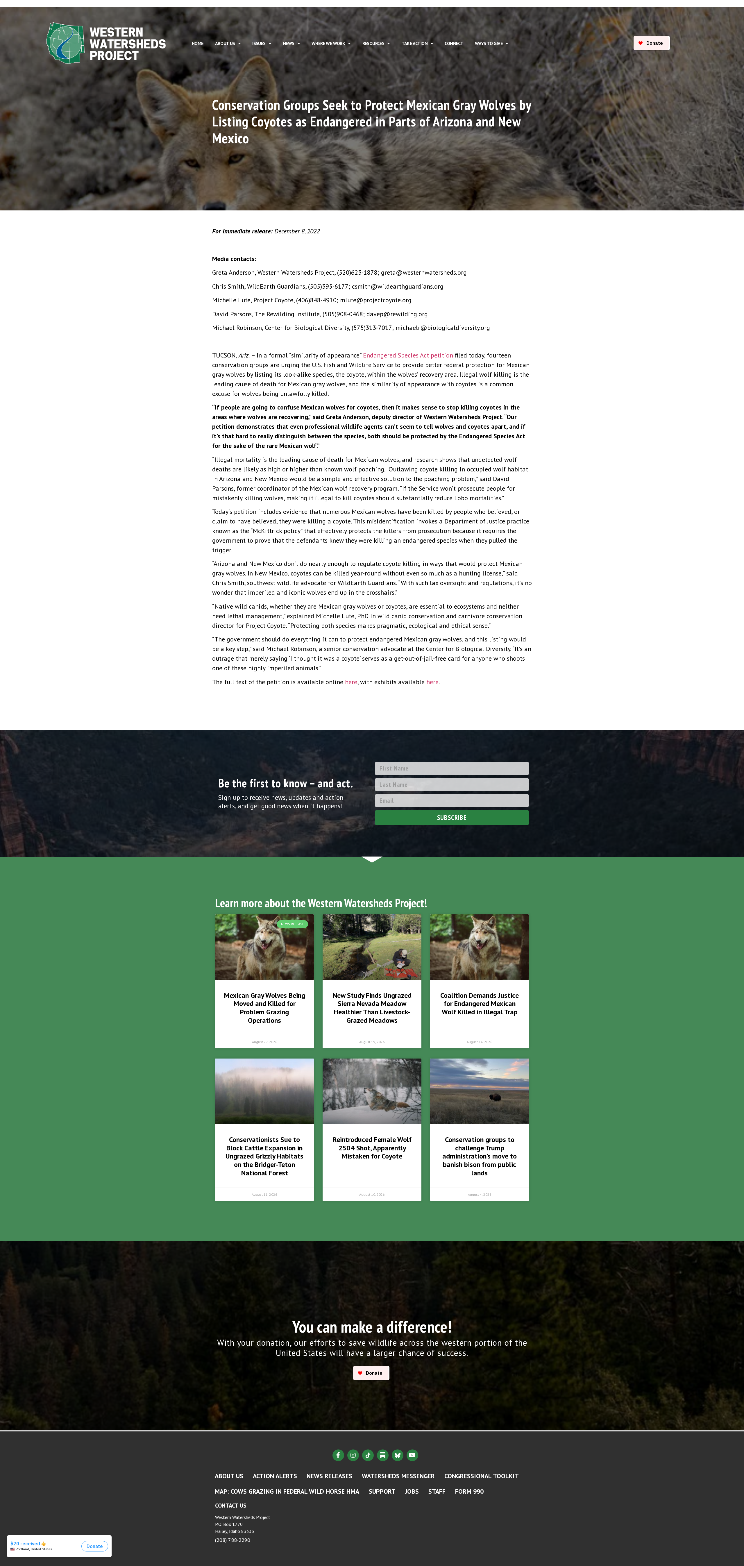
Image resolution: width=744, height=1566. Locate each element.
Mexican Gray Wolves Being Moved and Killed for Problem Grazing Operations (264, 1008)
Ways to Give (488, 43)
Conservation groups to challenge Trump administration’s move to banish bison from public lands (479, 1156)
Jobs (412, 1491)
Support (382, 1491)
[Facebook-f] (338, 1455)
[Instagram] (353, 1455)
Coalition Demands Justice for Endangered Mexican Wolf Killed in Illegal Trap (479, 1004)
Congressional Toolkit (481, 1476)
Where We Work (328, 43)
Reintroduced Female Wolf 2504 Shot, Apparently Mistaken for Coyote (372, 1148)
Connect (454, 43)
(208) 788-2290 (232, 1540)
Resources (373, 43)
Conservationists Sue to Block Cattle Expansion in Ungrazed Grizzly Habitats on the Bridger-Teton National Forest (264, 1156)
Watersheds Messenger (398, 1476)
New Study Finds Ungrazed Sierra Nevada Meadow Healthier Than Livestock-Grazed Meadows (372, 1008)
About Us (225, 43)
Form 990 (469, 1491)
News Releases (329, 1476)
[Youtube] (412, 1455)
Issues (258, 43)
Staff (437, 1491)
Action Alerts (275, 1476)
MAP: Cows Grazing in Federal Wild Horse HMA (287, 1491)
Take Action (415, 43)
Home (197, 43)
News (288, 43)
